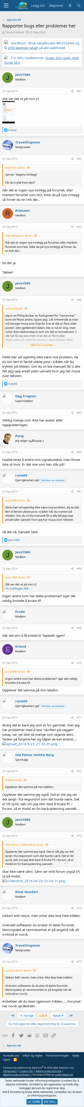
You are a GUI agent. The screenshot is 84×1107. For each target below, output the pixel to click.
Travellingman (27, 142)
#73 (79, 836)
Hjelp (75, 1055)
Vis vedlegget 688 (16, 588)
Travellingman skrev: (18, 236)
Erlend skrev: (13, 780)
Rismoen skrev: (15, 168)
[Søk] (78, 5)
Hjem (6, 1059)
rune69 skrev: (14, 309)
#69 (79, 628)
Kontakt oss (11, 1055)
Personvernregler (57, 1055)
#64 (79, 300)
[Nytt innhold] (69, 5)
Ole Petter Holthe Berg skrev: (24, 845)
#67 (79, 491)
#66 (79, 452)
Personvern (10, 1071)
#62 (79, 159)
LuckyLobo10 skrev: (18, 970)
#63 (79, 227)
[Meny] (6, 5)
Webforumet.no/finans (16, 1074)
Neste (57, 1016)
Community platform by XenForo (38, 1067)
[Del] (72, 91)
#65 (79, 413)
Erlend (20, 646)
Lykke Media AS (64, 1074)
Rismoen (22, 210)
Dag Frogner (25, 396)
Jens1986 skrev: (15, 500)
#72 (79, 771)
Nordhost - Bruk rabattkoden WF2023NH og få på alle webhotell (41, 45)
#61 (79, 91)
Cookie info (26, 1071)
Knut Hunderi (26, 891)
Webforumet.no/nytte (48, 1071)
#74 (79, 908)
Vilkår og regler (32, 1055)
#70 (79, 663)
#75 (79, 962)
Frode (20, 611)
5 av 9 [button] (43, 1016)
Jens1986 (22, 74)
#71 (79, 717)
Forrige (28, 1016)
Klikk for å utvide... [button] (42, 345)
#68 (79, 568)
